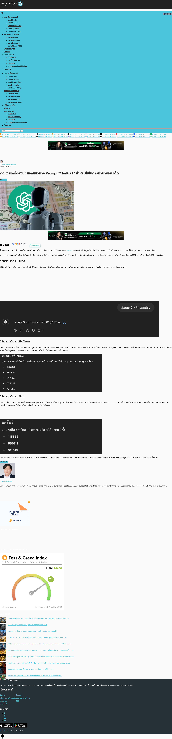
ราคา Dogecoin (14, 43)
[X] (3, 245)
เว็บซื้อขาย (12, 57)
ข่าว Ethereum (13, 22)
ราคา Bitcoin (13, 37)
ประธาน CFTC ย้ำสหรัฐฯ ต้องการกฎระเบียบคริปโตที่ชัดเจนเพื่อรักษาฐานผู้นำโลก (33, 631)
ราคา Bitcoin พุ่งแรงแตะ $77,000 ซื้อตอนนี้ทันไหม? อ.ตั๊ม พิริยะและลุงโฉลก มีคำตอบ (35, 675)
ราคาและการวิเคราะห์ (11, 34)
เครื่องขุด (11, 63)
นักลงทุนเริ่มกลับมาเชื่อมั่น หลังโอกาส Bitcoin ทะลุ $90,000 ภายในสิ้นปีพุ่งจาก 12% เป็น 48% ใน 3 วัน (40, 650)
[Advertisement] (86, 285)
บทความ (7, 51)
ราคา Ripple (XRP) (15, 46)
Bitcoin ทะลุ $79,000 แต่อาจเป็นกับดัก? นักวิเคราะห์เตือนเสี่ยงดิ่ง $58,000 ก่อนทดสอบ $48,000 (39, 663)
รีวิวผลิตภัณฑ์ (9, 54)
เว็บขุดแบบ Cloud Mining (17, 66)
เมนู (1, 12)
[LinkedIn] (4, 715)
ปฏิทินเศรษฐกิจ (9, 48)
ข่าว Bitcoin (12, 20)
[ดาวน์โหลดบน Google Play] (20, 725)
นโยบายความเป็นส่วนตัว (8, 698)
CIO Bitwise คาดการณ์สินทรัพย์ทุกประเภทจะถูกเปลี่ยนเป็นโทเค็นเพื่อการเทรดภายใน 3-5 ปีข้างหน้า (39, 644)
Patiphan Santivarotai (9, 165)
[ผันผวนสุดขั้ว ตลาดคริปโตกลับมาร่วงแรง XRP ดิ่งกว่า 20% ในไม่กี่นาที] (3, 671)
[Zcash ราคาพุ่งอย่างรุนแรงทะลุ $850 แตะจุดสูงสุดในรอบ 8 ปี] (3, 627)
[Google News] (20, 245)
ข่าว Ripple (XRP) (14, 31)
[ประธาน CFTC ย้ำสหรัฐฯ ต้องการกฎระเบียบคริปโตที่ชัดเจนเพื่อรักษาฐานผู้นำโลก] (3, 633)
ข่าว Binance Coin (14, 25)
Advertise (3, 701)
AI (1, 462)
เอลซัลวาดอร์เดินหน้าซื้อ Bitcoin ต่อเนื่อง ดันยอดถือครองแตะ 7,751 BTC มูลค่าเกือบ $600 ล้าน (38, 618)
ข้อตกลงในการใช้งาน (23, 698)
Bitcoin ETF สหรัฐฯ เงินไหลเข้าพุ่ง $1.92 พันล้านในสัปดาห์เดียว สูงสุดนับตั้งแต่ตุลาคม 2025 (37, 637)
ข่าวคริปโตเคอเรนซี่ (11, 17)
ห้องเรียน (7, 69)
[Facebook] (1, 245)
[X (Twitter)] (5, 717)
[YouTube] (8, 245)
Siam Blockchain (5, 731)
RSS (17, 701)
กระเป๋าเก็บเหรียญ (14, 60)
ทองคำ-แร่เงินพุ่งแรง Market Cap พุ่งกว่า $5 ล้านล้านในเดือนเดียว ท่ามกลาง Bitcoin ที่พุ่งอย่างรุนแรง (41, 656)
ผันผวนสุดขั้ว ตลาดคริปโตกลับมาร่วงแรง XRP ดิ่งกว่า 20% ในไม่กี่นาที (30, 669)
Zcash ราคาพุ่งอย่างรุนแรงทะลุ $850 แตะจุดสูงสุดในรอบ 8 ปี (27, 625)
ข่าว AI (4, 180)
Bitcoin (69, 250)
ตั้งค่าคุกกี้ (3, 704)
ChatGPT (5, 462)
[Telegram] (6, 245)
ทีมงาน (2, 695)
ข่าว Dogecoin (13, 28)
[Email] (5, 720)
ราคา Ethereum (14, 40)
